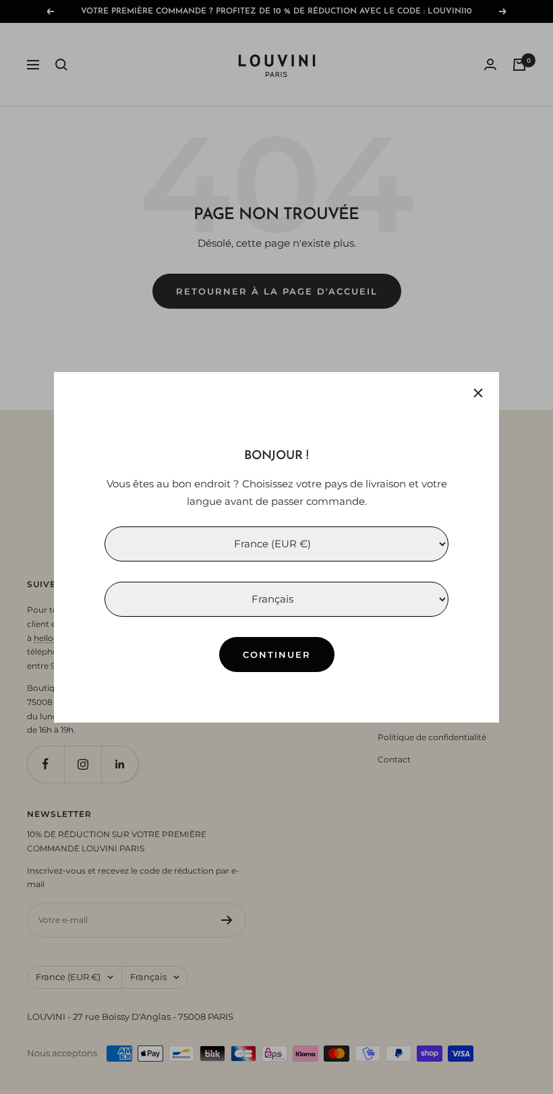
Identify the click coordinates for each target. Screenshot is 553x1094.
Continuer (277, 653)
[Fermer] (478, 393)
